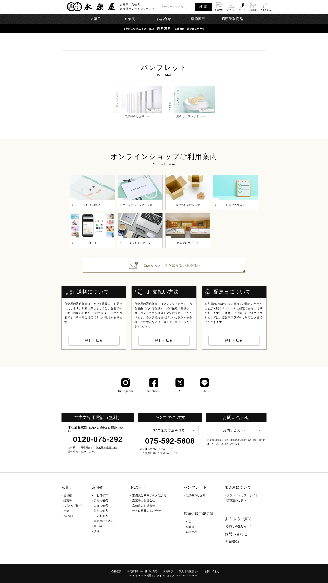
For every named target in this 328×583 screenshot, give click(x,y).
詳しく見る (94, 340)
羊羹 (66, 510)
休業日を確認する (106, 447)
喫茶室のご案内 (237, 500)
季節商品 (198, 19)
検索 (203, 7)
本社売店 (191, 531)
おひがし (69, 515)
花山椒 (98, 526)
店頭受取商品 (232, 19)
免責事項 (168, 571)
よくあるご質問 (238, 519)
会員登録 (232, 542)
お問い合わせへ (235, 430)
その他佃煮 (101, 515)
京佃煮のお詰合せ (143, 505)
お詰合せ (138, 487)
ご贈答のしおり (196, 495)
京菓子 (67, 487)
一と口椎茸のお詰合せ (146, 510)
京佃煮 (97, 487)
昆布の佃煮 (101, 500)
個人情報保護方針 (189, 571)
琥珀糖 (67, 495)
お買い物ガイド (238, 526)
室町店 (190, 526)
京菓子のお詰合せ (143, 500)
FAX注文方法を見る (169, 430)
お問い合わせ (236, 534)
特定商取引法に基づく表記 (142, 571)
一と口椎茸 (101, 495)
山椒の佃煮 (101, 505)
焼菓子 (67, 500)
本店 (188, 521)
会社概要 (116, 571)
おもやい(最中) (73, 505)
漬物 (96, 531)
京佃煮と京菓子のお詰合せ (149, 495)
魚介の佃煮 (101, 510)
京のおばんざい (104, 521)
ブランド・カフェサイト (242, 495)
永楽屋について (238, 487)
